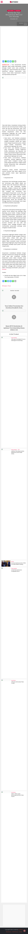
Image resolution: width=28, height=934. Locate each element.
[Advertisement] (14, 43)
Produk (20, 931)
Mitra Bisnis (8, 931)
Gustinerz (20, 929)
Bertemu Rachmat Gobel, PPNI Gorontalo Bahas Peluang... (18, 563)
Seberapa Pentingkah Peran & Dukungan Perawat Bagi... (18, 339)
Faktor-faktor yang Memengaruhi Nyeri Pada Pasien (17, 795)
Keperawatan (11, 10)
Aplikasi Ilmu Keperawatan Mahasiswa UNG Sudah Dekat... (17, 452)
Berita (12, 561)
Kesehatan (18, 10)
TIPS (19, 449)
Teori (9, 286)
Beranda (4, 269)
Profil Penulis (15, 931)
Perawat (5, 286)
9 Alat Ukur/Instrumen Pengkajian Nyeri (16, 570)
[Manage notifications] (24, 931)
